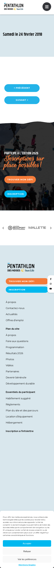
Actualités (11, 314)
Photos (10, 359)
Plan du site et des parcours (22, 410)
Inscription (15, 194)
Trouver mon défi (20, 179)
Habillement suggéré (18, 398)
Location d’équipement (19, 416)
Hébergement (14, 422)
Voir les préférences (27, 559)
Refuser (27, 551)
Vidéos (9, 365)
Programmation (15, 347)
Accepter (27, 543)
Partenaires (12, 371)
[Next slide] (50, 228)
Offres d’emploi (14, 320)
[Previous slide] (3, 228)
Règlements (13, 404)
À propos (11, 302)
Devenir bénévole (16, 377)
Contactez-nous (15, 308)
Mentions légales (27, 565)
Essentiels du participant (20, 392)
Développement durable (20, 383)
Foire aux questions (17, 341)
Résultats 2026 (14, 353)
